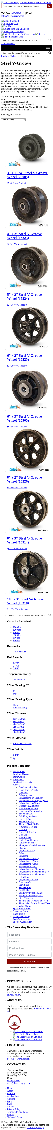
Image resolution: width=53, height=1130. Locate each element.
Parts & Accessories (22, 919)
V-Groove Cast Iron (22, 743)
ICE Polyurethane (27, 842)
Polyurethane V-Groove (30, 803)
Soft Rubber (24, 890)
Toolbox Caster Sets (22, 782)
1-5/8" (16, 663)
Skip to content (8, 43)
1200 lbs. (17, 630)
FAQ (9, 1104)
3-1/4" (16, 668)
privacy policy (13, 994)
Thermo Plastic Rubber (29, 824)
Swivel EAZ (25, 819)
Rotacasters (18, 779)
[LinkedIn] (27, 1037)
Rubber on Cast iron (28, 808)
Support (15, 21)
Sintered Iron (25, 887)
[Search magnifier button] (49, 6)
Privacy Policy (14, 1109)
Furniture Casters (21, 774)
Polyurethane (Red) (28, 866)
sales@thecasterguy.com (12, 16)
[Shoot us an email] (12, 31)
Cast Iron (23, 829)
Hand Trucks (19, 914)
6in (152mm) (19, 729)
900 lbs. (16, 640)
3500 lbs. (17, 635)
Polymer (23, 853)
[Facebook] (28, 1031)
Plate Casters (19, 771)
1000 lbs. (17, 627)
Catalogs (11, 1098)
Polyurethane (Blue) (28, 861)
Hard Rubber (25, 837)
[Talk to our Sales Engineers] (15, 29)
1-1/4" (16, 755)
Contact (10, 1106)
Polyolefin (23, 856)
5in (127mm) (19, 727)
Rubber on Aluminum (29, 806)
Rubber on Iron (26, 882)
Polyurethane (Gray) (28, 864)
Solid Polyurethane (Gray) (31, 895)
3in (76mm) (18, 721)
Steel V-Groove (26, 898)
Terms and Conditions (17, 1112)
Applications (13, 1096)
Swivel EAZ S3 (26, 821)
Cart (10, 26)
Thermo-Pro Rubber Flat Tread (33, 900)
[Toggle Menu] (48, 48)
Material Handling (21, 916)
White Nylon (25, 906)
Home (10, 1088)
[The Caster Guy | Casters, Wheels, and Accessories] (26, 2)
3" (14, 760)
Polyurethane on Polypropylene (33, 800)
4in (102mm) (19, 724)
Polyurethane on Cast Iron (31, 798)
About (10, 1091)
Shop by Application (22, 922)
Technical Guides (15, 1117)
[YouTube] (27, 1039)
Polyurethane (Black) (29, 858)
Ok (28, 1127)
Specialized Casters (22, 908)
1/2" (15, 693)
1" (14, 691)
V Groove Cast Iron (28, 827)
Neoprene (23, 792)
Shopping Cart (25, 813)
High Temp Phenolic (28, 840)
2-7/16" (16, 665)
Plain (15, 705)
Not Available (19, 651)
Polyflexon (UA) (27, 850)
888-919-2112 (18, 13)
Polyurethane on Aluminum (31, 869)
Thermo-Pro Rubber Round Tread (34, 903)
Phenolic (23, 848)
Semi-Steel (24, 885)
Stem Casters (19, 777)
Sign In (14, 23)
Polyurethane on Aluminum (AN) (34, 871)
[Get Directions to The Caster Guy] (18, 34)
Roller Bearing (20, 707)
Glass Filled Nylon (27, 832)
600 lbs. (16, 637)
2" (14, 757)
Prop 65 (10, 1114)
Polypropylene (25, 795)
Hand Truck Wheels (28, 790)
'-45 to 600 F (19, 679)
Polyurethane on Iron (28, 879)
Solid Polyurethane (28, 816)
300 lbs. (16, 632)
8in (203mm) (19, 732)
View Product (19, 183)
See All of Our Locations (18, 1058)
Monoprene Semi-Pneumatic (32, 845)
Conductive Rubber (28, 787)
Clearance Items (20, 911)
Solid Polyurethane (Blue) (31, 893)
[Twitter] (26, 1034)
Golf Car (23, 835)
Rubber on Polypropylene (31, 811)
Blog (9, 1101)
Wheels (14, 56)
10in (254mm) (19, 719)
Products (5, 56)
